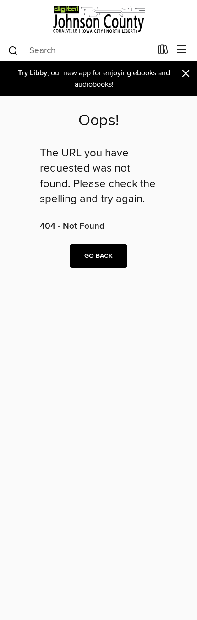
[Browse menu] (181, 50)
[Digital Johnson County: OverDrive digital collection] (98, 19)
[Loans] (162, 51)
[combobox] (79, 50)
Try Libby (32, 73)
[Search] (13, 50)
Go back (98, 256)
